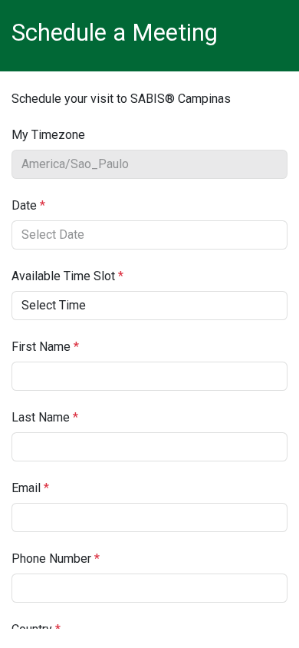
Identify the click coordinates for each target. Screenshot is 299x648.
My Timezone (48, 134)
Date (28, 205)
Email (30, 488)
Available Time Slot (67, 276)
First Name (45, 346)
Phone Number (56, 558)
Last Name (45, 417)
